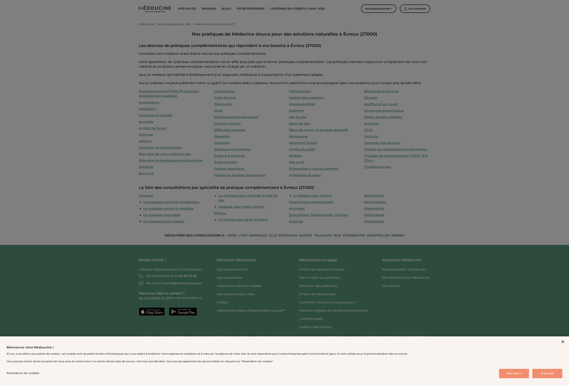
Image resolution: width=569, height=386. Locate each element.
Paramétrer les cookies (23, 373)
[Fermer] (563, 342)
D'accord (547, 373)
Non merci (514, 373)
